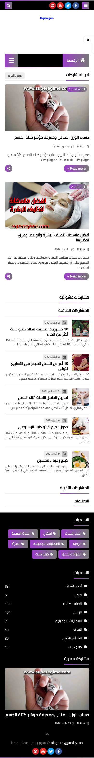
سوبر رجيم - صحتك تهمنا (28, 742)
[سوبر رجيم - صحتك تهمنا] (47, 18)
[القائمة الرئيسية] (11, 60)
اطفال (47, 533)
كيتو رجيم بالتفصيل (52, 460)
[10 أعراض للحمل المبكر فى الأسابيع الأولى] (80, 362)
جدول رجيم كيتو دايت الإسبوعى (43, 426)
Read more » (76, 168)
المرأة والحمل (71, 554)
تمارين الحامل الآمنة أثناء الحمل (43, 397)
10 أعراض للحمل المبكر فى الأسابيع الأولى (39, 366)
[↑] (47, 734)
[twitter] (68, 5)
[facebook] (75, 5)
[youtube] (60, 5)
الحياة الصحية (21, 533)
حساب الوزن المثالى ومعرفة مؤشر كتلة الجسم (51, 137)
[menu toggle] (85, 5)
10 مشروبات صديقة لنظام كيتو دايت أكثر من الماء (39, 331)
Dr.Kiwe (81, 723)
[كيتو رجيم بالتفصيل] (80, 459)
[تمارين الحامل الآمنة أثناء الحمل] (80, 397)
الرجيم (77, 544)
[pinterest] (52, 5)
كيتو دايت (42, 554)
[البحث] (8, 5)
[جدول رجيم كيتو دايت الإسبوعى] (80, 426)
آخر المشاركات (77, 75)
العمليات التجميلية (46, 544)
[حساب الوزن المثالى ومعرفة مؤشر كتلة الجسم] (47, 689)
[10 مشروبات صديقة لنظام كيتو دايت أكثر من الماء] (80, 328)
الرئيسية (73, 60)
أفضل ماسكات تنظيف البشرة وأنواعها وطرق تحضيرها (53, 237)
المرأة (16, 544)
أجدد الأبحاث (73, 533)
